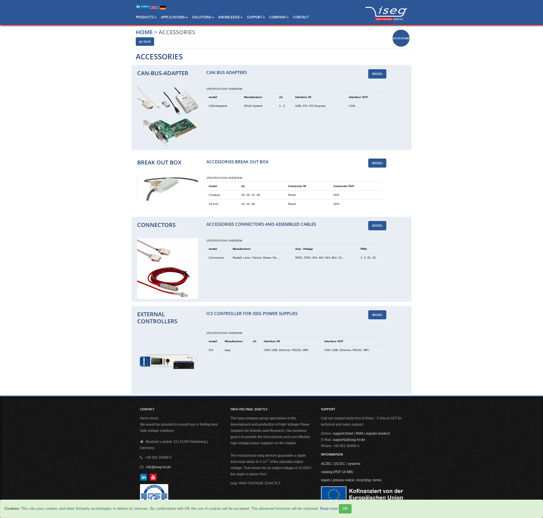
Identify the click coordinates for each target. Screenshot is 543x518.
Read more (329, 508)
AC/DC (326, 464)
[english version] (154, 7)
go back (145, 42)
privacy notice (343, 480)
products (145, 17)
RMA (359, 433)
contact (301, 17)
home (144, 32)
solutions (201, 17)
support (254, 17)
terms (377, 480)
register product (378, 433)
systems (354, 464)
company (277, 17)
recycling (363, 480)
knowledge (229, 17)
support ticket (343, 433)
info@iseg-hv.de (158, 467)
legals (325, 480)
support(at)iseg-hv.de (349, 440)
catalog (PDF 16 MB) (337, 472)
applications (173, 17)
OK (345, 508)
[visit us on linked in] (142, 6)
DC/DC (339, 464)
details (377, 73)
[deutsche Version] (163, 7)
